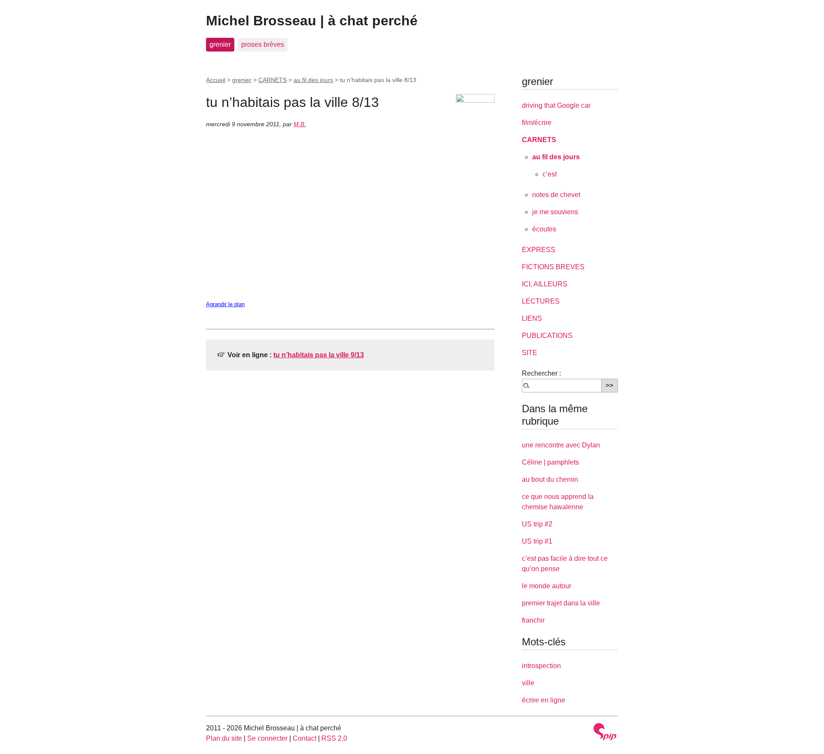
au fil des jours (313, 79)
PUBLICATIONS (547, 335)
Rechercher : (541, 373)
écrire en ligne (543, 700)
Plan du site (224, 738)
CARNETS (272, 79)
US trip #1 (537, 541)
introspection (541, 665)
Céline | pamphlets (550, 462)
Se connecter (267, 738)
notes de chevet (556, 194)
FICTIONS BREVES (553, 267)
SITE (529, 352)
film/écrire (536, 122)
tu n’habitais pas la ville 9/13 (318, 355)
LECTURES (541, 301)
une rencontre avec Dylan (561, 445)
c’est (549, 174)
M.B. (300, 124)
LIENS (532, 318)
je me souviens (555, 212)
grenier (220, 44)
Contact (304, 738)
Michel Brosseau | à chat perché (312, 20)
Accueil (215, 79)
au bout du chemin (550, 479)
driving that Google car (556, 105)
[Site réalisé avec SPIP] (605, 731)
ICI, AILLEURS (544, 284)
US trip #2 (537, 524)
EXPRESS (538, 249)
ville (528, 683)
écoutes (544, 229)
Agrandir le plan (225, 304)
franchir (533, 620)
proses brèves (262, 44)
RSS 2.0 (334, 738)
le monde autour (546, 586)
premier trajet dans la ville (561, 603)
